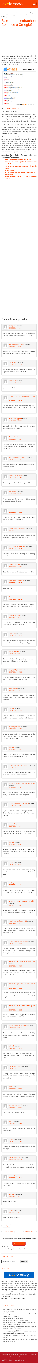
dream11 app (13, 824)
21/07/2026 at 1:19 (15, 788)
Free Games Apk (14, 615)
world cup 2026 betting (16, 344)
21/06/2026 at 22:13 (15, 401)
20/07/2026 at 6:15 (15, 617)
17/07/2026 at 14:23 (15, 548)
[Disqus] (19, 241)
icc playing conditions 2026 (18, 921)
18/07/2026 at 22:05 (15, 583)
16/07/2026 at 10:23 (15, 530)
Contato (21, 1357)
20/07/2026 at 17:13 (15, 711)
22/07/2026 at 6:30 (15, 826)
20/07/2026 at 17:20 (15, 729)
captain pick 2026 (15, 727)
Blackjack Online (14, 437)
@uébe (11, 1360)
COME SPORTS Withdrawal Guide (22, 397)
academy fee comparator (17, 528)
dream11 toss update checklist (22, 901)
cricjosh (11, 708)
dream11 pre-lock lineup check (22, 984)
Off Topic (31, 13)
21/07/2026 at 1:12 (15, 749)
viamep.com (23, 1355)
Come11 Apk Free (14, 565)
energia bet (13, 380)
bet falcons (12, 492)
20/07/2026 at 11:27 (15, 635)
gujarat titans (13, 688)
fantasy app (13, 883)
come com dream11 (15, 1066)
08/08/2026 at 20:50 (15, 1089)
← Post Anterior (8, 1232)
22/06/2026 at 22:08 (15, 478)
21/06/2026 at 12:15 (15, 364)
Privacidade (14, 1357)
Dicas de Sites (24, 13)
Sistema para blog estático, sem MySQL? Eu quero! (19, 1327)
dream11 (12, 862)
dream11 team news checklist (19, 765)
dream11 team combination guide (22, 1006)
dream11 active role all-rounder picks (22, 962)
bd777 (11, 1087)
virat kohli (12, 633)
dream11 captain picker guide (19, 803)
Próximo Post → (30, 1232)
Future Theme (19, 1360)
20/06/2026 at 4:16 (15, 328)
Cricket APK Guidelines (16, 581)
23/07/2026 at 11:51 (15, 943)
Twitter (3, 17)
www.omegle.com (13, 108)
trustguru (12, 326)
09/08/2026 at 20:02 (15, 1123)
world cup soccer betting (17, 457)
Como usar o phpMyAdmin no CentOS (18, 160)
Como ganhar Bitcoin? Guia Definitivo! (15, 1320)
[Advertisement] (16, 41)
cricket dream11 (14, 652)
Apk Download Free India (17, 546)
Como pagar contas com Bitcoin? (14, 1318)
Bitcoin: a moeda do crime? (12, 1329)
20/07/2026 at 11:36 (15, 672)
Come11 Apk (13, 597)
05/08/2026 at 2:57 (15, 1068)
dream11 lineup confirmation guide (22, 784)
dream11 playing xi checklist (18, 1026)
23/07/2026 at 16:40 (15, 1028)
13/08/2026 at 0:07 (15, 1196)
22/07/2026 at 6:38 (15, 864)
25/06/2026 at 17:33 (15, 494)
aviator (11, 510)
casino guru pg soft (15, 419)
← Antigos (6, 1226)
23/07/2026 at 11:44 (15, 905)
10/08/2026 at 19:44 (15, 1160)
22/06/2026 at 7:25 (15, 439)
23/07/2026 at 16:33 (15, 988)
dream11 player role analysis (18, 941)
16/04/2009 (4, 13)
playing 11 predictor (15, 670)
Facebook (32, 15)
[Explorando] (12, 3)
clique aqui (12, 362)
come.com (12, 1194)
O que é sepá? (10, 170)
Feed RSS (4, 1360)
